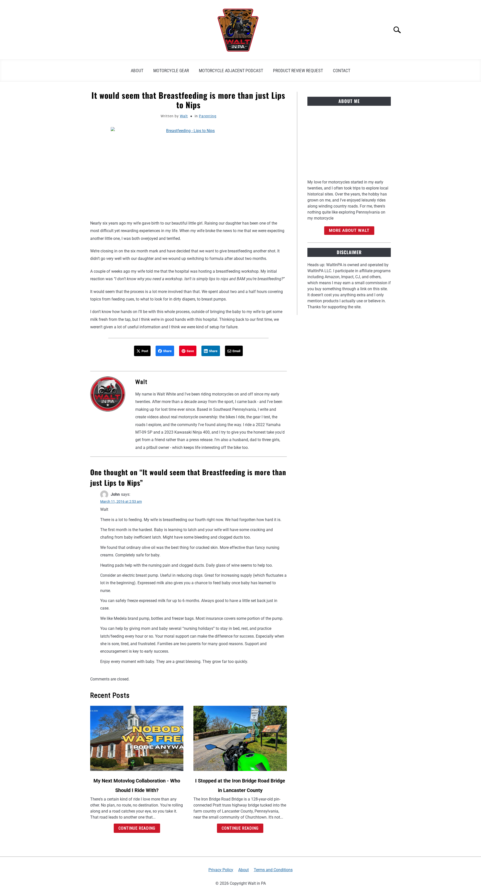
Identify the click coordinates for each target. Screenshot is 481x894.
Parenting (207, 116)
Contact (341, 70)
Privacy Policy (220, 869)
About (137, 70)
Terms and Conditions (273, 869)
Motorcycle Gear (171, 70)
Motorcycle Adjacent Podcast (231, 70)
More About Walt (349, 230)
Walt (184, 116)
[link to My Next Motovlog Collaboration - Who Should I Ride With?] (136, 738)
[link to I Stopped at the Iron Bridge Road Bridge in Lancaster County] (240, 738)
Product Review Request (298, 70)
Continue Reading (136, 828)
